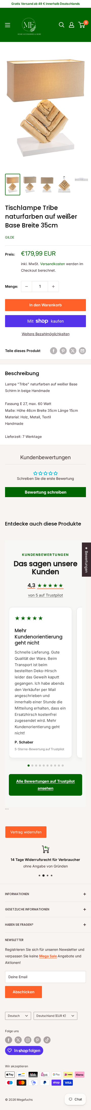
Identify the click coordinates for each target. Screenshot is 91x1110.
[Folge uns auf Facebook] (8, 1039)
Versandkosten (52, 264)
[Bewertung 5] (44, 766)
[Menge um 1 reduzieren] (26, 286)
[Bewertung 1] (29, 766)
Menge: (11, 286)
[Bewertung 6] (48, 766)
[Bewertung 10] (63, 766)
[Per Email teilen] (82, 350)
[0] (82, 25)
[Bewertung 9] (59, 766)
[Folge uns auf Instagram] (27, 1039)
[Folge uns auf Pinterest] (37, 1039)
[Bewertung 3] (36, 766)
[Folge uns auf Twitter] (18, 1039)
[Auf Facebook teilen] (53, 350)
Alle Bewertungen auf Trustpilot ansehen (45, 785)
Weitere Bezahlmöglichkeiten (46, 334)
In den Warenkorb (45, 305)
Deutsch (14, 1016)
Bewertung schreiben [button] (45, 492)
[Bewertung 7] (51, 766)
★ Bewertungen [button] (86, 559)
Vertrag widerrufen (25, 832)
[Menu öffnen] (7, 25)
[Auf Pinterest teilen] (63, 350)
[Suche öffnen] (61, 25)
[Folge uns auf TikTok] (47, 1039)
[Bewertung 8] (55, 766)
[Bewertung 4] (40, 766)
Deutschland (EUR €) (51, 1016)
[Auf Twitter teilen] (72, 350)
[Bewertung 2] (32, 766)
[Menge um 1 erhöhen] (53, 286)
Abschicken (23, 991)
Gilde (9, 237)
